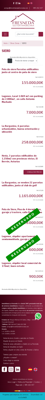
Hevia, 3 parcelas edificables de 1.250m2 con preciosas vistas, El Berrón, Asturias (20, 159)
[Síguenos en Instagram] (17, 3)
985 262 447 (38, 8)
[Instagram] (11, 369)
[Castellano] (30, 369)
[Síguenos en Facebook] (14, 3)
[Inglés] (35, 369)
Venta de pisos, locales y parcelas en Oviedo (18, 338)
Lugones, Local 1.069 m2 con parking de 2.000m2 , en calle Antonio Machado (22, 99)
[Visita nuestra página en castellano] (28, 3)
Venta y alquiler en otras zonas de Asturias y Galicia (21, 350)
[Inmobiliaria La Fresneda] (23, 21)
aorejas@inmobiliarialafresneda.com (16, 8)
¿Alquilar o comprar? (10, 358)
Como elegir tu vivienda (11, 360)
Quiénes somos (8, 363)
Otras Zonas (14, 43)
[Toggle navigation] (5, 34)
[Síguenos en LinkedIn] (19, 3)
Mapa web (19, 385)
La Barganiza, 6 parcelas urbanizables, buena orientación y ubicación (20, 129)
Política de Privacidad (25, 382)
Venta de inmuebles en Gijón (13, 347)
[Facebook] (4, 369)
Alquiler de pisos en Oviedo (12, 341)
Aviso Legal (11, 382)
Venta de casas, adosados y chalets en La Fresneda (20, 344)
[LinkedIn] (17, 369)
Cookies (37, 382)
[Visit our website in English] (31, 3)
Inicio (6, 43)
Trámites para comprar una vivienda (15, 355)
